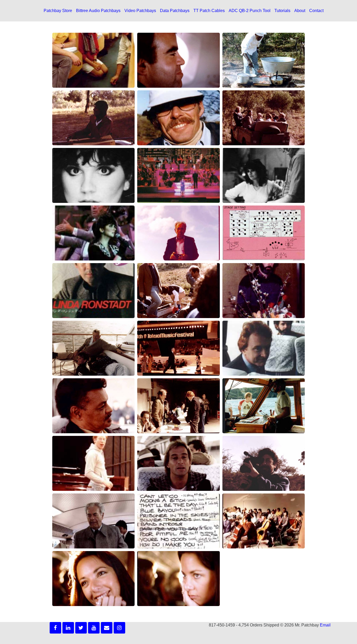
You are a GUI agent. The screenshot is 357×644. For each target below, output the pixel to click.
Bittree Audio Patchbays (98, 10)
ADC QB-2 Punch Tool (249, 10)
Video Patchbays (140, 10)
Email (325, 625)
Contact (316, 10)
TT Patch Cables (209, 10)
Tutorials (282, 10)
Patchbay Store (58, 10)
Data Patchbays (174, 10)
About (299, 10)
